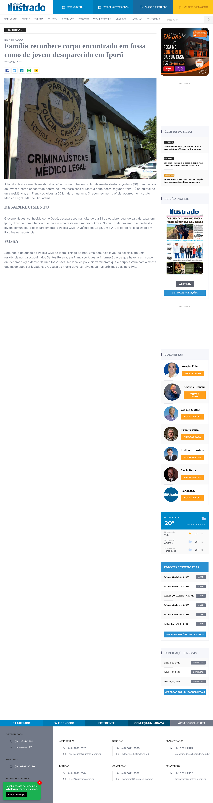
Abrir (200, 577)
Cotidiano (68, 19)
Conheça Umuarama (149, 723)
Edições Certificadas (116, 7)
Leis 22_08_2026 (172, 663)
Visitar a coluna (193, 373)
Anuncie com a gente (195, 7)
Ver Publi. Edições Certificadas (185, 634)
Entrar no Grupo (16, 794)
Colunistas (153, 19)
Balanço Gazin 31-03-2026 (176, 586)
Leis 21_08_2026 (172, 672)
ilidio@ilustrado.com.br (81, 779)
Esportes (84, 19)
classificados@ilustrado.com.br (192, 753)
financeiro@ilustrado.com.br (190, 779)
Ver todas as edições (185, 292)
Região (26, 19)
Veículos (121, 19)
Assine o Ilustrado (156, 7)
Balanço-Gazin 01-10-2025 (176, 605)
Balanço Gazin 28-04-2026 (176, 577)
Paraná (38, 19)
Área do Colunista (191, 723)
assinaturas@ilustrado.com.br (85, 753)
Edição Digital (76, 7)
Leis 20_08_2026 (172, 681)
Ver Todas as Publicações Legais (185, 692)
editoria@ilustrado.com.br (136, 753)
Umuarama (11, 19)
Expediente (106, 723)
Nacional (136, 19)
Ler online (185, 283)
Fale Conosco (64, 723)
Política (53, 19)
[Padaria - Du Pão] (185, 51)
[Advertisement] (185, 104)
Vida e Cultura (102, 19)
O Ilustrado (21, 723)
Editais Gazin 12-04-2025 (176, 624)
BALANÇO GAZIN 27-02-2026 (179, 596)
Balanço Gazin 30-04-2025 (176, 614)
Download (198, 662)
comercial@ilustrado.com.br (137, 779)
